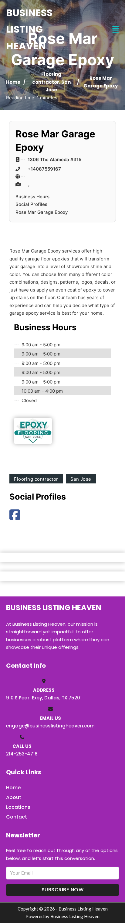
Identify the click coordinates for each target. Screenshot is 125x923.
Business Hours (32, 197)
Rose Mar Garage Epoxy (41, 212)
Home (13, 82)
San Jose (80, 479)
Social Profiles (31, 204)
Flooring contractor (36, 479)
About (13, 797)
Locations (18, 807)
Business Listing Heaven (29, 29)
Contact (16, 816)
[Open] (115, 29)
